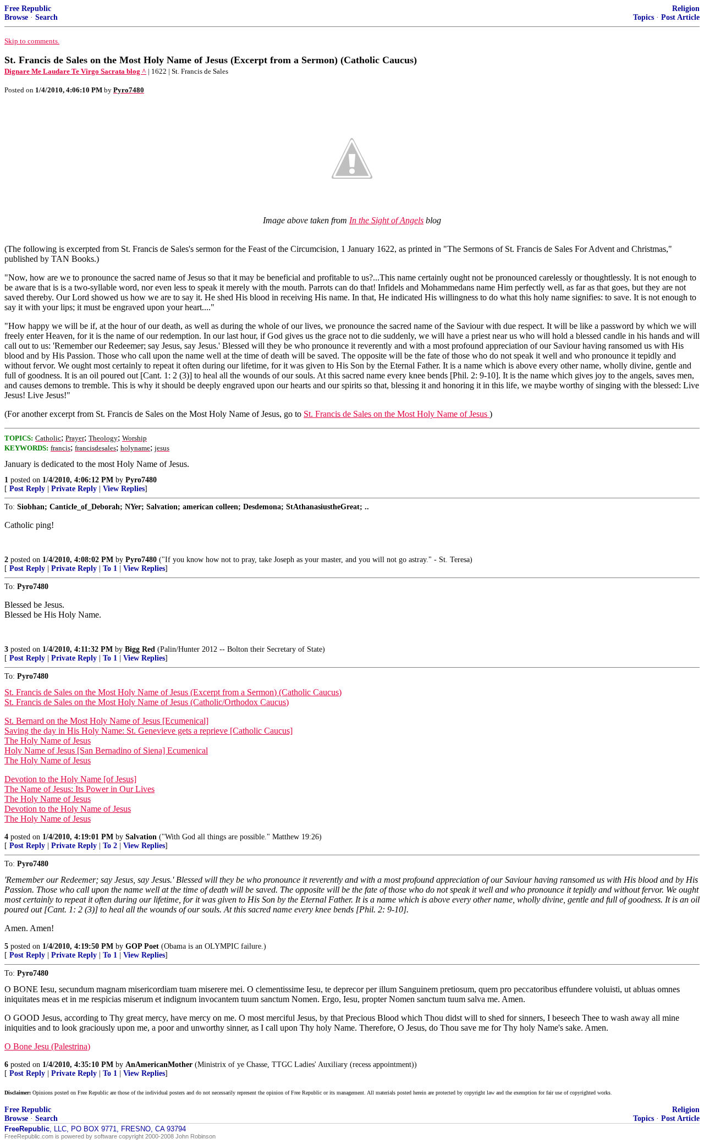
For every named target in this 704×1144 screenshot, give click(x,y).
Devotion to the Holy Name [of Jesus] (70, 779)
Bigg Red (140, 649)
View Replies (124, 489)
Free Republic (27, 8)
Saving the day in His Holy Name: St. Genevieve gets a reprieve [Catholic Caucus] (148, 730)
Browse (16, 17)
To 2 (110, 846)
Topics (643, 17)
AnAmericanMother (159, 1064)
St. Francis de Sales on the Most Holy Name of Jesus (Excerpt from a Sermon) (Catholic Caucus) (173, 692)
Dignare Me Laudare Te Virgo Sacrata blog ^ (75, 71)
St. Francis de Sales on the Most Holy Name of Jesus (397, 414)
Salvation (141, 837)
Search (46, 17)
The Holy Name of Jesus (47, 740)
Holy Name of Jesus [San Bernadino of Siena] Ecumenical (106, 750)
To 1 (110, 568)
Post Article (680, 17)
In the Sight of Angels (386, 220)
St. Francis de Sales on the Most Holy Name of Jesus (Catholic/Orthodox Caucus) (146, 702)
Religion (686, 8)
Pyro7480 (141, 480)
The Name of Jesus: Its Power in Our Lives (79, 789)
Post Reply (27, 489)
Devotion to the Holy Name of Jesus (67, 808)
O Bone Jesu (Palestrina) (47, 1046)
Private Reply (74, 489)
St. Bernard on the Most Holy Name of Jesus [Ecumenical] (106, 720)
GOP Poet (142, 946)
